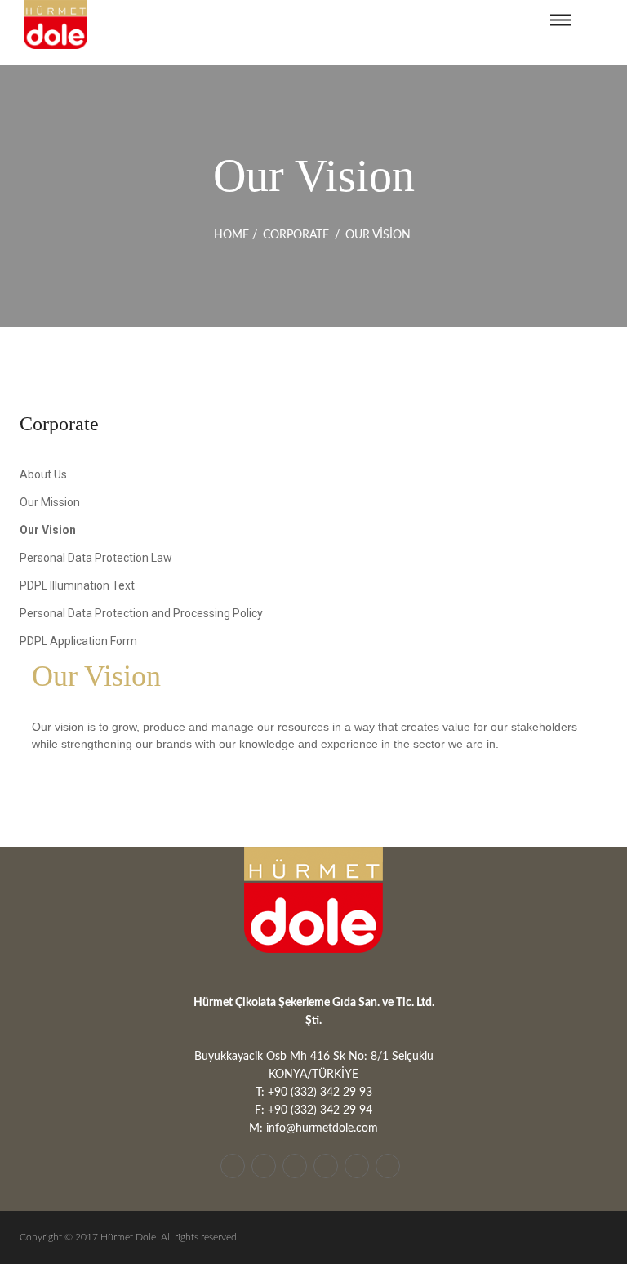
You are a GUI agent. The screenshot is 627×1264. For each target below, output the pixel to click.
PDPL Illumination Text (77, 585)
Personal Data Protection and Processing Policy (141, 613)
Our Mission (50, 502)
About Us (43, 474)
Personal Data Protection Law (96, 557)
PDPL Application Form (78, 641)
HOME (231, 235)
